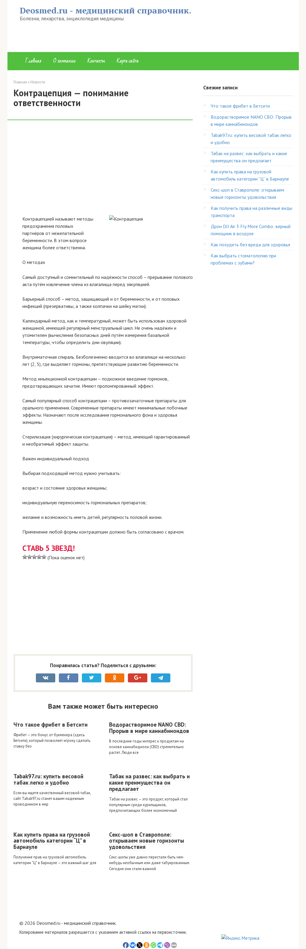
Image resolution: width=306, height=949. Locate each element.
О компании (64, 60)
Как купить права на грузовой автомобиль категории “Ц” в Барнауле (51, 841)
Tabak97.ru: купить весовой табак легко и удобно (48, 779)
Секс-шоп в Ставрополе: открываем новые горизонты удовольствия (146, 841)
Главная (33, 60)
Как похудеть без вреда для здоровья (250, 244)
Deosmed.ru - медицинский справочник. (105, 10)
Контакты (96, 60)
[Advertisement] (107, 171)
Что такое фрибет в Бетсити (50, 724)
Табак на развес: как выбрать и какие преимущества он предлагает (149, 782)
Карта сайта (128, 60)
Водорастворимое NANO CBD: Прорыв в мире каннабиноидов (149, 727)
